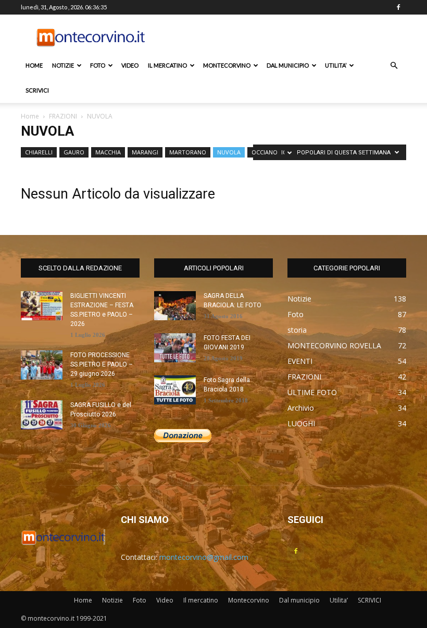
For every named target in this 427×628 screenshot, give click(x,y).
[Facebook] (398, 7)
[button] (393, 66)
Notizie (63, 65)
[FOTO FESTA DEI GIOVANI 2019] (175, 347)
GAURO (74, 152)
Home (34, 65)
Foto (97, 65)
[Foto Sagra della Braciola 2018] (175, 389)
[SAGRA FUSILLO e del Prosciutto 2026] (41, 414)
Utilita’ (335, 65)
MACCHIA (108, 152)
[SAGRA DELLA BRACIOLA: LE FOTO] (175, 305)
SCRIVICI (37, 90)
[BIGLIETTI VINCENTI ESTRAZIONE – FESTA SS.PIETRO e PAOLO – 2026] (41, 305)
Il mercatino (167, 65)
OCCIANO (265, 152)
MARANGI (145, 152)
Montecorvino (226, 65)
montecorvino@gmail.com (203, 557)
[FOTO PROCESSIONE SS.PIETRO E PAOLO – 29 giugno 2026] (41, 365)
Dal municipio (288, 65)
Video (130, 65)
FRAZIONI (63, 116)
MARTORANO (187, 152)
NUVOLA (229, 152)
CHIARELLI (39, 152)
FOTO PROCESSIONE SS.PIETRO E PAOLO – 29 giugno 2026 (101, 364)
